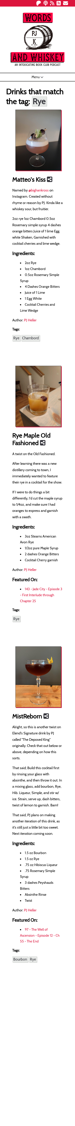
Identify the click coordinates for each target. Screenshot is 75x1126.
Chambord (30, 338)
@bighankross (38, 190)
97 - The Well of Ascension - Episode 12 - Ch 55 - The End (40, 935)
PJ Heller (30, 320)
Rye (16, 338)
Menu (36, 77)
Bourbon (20, 959)
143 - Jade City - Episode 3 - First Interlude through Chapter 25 (41, 595)
